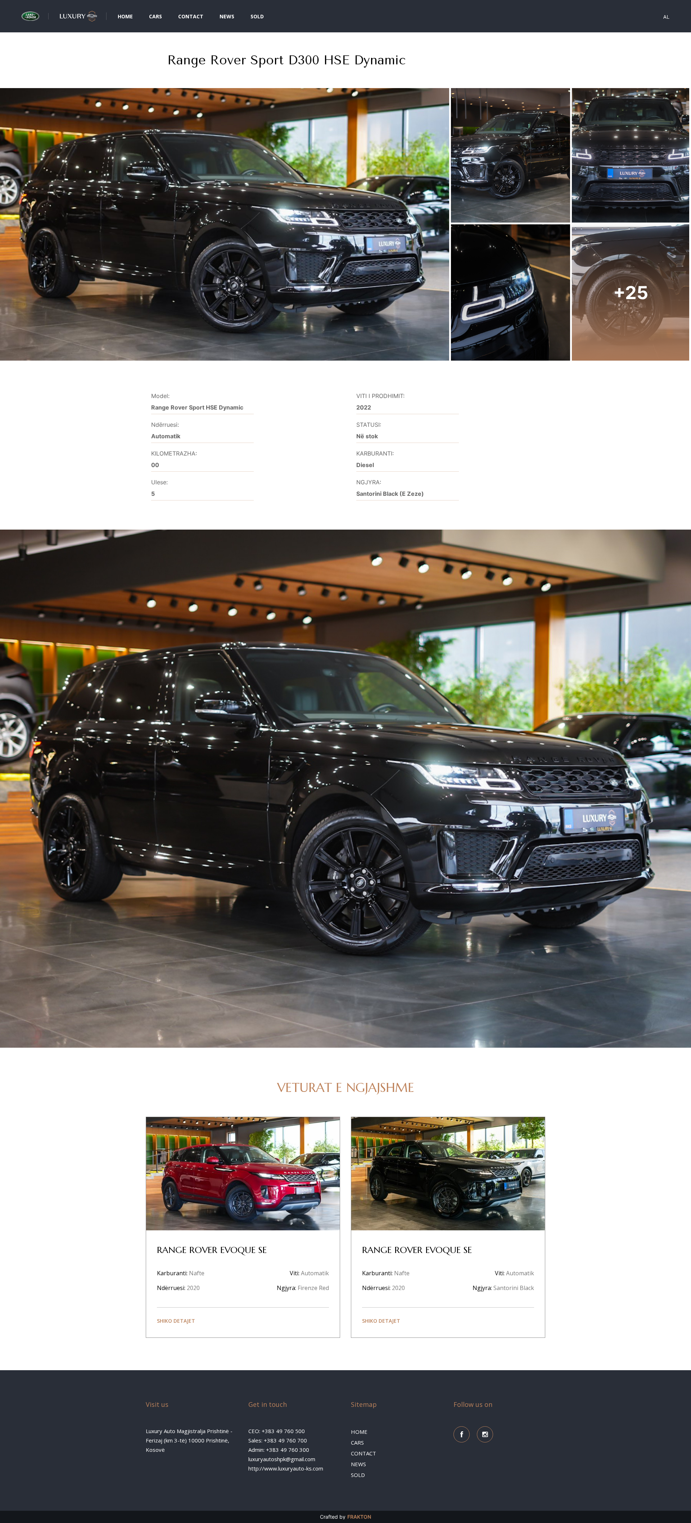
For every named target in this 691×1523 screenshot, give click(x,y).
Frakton (359, 1517)
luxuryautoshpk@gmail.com (281, 1459)
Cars (155, 16)
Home (125, 16)
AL (666, 16)
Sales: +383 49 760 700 (277, 1440)
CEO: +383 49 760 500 (276, 1431)
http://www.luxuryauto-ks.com (285, 1468)
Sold (257, 16)
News (227, 16)
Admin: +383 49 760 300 (278, 1449)
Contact (190, 16)
